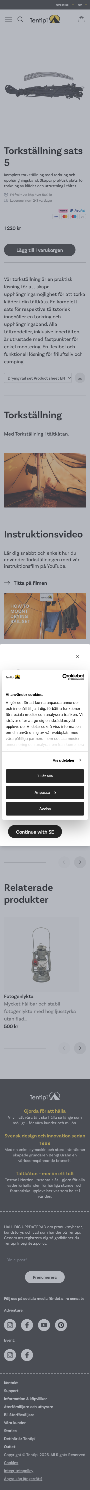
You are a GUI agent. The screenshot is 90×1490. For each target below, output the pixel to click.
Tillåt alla (45, 776)
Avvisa (45, 809)
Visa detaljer (63, 760)
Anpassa (42, 792)
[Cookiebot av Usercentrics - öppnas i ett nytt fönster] (63, 677)
